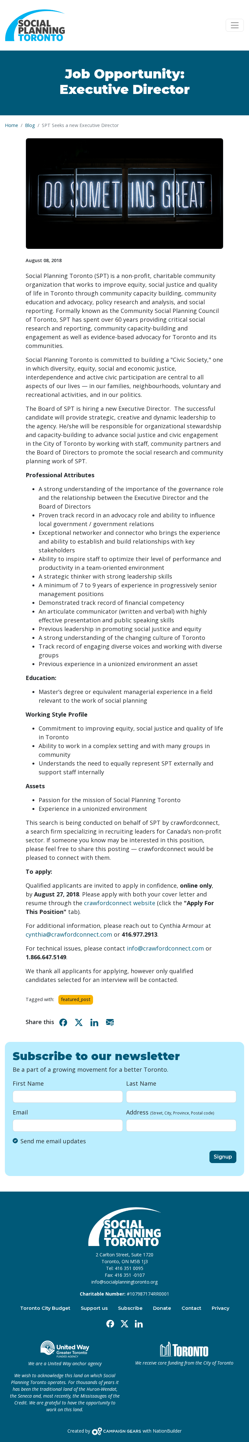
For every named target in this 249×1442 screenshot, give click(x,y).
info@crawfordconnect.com (165, 948)
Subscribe (130, 1308)
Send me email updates (53, 1141)
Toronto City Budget (45, 1308)
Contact (191, 1308)
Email (20, 1112)
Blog (30, 125)
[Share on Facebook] (64, 1022)
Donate (162, 1308)
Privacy (220, 1308)
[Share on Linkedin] (95, 1022)
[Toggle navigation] (235, 25)
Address (170, 1112)
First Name (28, 1083)
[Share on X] (80, 1022)
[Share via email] (111, 1022)
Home (11, 125)
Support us (94, 1308)
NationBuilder (167, 1430)
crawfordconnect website (119, 903)
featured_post (75, 999)
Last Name (141, 1083)
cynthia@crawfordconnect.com (69, 934)
